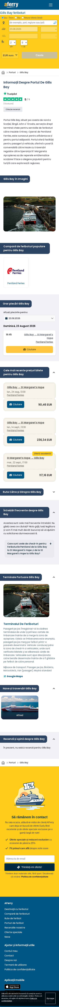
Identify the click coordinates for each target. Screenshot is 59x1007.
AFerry (8, 903)
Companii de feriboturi (17, 913)
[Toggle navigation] (51, 5)
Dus (19, 18)
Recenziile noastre (14, 927)
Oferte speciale (13, 932)
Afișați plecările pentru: (15, 312)
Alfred (19, 715)
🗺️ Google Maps (13, 676)
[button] (29, 318)
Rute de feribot (12, 918)
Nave (7, 937)
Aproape (50, 998)
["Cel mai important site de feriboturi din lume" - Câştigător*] (11, 5)
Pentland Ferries (44, 341)
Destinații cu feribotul (16, 909)
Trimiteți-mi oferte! (31, 867)
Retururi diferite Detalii (33, 18)
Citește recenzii (13, 109)
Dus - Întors (9, 18)
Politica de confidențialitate (34, 877)
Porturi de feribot (14, 923)
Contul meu (10, 951)
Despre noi (10, 960)
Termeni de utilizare (15, 964)
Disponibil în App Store (12, 986)
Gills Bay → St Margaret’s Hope (38, 336)
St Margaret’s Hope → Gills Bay (25, 458)
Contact (9, 955)
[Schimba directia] (55, 22)
